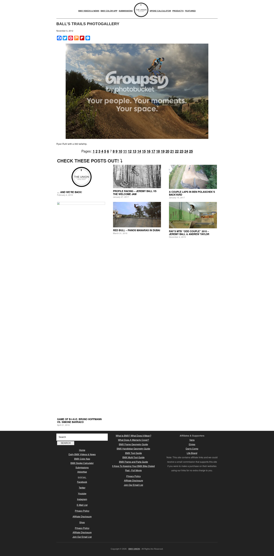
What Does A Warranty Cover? (133, 440)
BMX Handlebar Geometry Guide (133, 448)
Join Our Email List (82, 536)
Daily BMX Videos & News (82, 454)
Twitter (82, 487)
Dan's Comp (192, 448)
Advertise (82, 471)
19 (163, 151)
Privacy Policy (82, 510)
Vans (192, 440)
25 (191, 151)
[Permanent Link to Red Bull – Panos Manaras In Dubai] (137, 214)
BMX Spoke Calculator (82, 463)
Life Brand (192, 453)
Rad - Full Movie (133, 470)
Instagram (82, 499)
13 (134, 151)
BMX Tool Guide (133, 453)
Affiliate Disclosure (82, 516)
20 (167, 151)
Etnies (192, 444)
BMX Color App (82, 458)
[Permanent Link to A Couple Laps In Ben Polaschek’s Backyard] (193, 177)
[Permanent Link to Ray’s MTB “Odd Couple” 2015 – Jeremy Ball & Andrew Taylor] (193, 215)
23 (181, 151)
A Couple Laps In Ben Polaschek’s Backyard (192, 193)
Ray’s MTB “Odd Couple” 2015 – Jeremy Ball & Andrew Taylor (189, 232)
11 (125, 151)
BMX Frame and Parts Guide (133, 461)
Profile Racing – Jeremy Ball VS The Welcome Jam (134, 192)
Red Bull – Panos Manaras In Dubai (136, 230)
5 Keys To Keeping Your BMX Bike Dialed (133, 466)
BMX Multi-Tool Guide (133, 457)
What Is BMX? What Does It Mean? (133, 435)
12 (130, 151)
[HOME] (141, 10)
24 (186, 151)
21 (172, 151)
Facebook (82, 482)
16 (148, 151)
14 (139, 151)
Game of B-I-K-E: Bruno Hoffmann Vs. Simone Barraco (79, 420)
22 (177, 151)
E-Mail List (82, 505)
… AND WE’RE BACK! (69, 192)
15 (144, 151)
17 (153, 151)
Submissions (82, 467)
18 (158, 151)
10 (120, 151)
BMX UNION (134, 549)
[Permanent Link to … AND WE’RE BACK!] (81, 177)
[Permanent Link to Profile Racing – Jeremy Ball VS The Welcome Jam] (137, 176)
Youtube (82, 493)
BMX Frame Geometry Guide (133, 444)
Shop (82, 522)
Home (82, 450)
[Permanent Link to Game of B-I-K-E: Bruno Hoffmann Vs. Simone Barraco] (81, 309)
